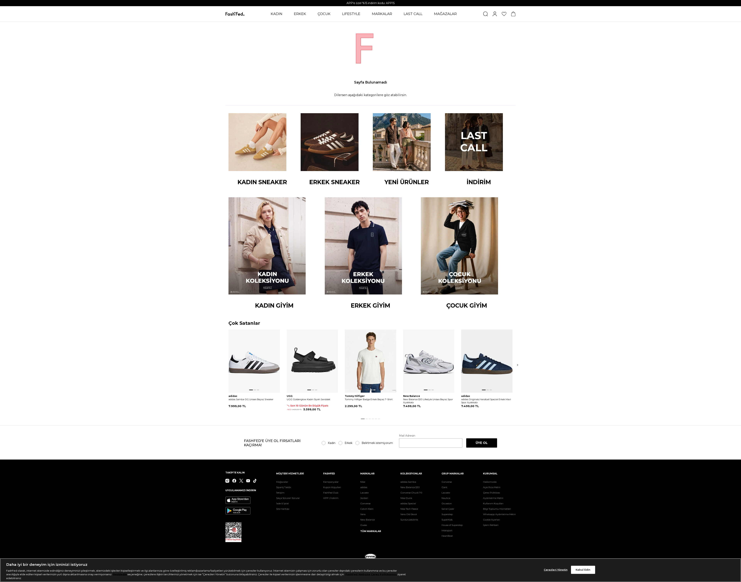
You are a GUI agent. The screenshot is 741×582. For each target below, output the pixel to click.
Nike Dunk (406, 498)
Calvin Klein (366, 508)
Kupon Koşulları (332, 487)
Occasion (447, 503)
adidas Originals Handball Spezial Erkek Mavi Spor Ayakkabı (486, 401)
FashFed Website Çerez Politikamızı (371, 574)
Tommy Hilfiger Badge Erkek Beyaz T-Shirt (369, 399)
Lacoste (364, 492)
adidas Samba (408, 481)
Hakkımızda (490, 481)
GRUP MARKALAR (453, 473)
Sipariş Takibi (283, 487)
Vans (362, 514)
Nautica (446, 498)
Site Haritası (282, 508)
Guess (363, 525)
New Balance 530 (410, 487)
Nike (362, 481)
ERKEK (300, 14)
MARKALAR (382, 14)
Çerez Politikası (491, 492)
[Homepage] (234, 14)
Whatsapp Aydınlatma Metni (499, 514)
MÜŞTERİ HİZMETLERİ (290, 473)
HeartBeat (447, 535)
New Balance (367, 519)
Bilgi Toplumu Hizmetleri (497, 508)
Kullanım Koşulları (493, 503)
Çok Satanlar (244, 323)
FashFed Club (330, 492)
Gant (444, 487)
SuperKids (447, 519)
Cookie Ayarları (491, 519)
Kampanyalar (331, 481)
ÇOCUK (324, 14)
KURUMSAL (490, 473)
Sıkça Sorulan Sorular (288, 498)
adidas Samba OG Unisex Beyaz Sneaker (250, 399)
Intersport (447, 530)
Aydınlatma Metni (493, 498)
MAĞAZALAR (445, 14)
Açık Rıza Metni (491, 487)
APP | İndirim (330, 498)
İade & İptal (282, 503)
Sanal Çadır (448, 508)
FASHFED (329, 473)
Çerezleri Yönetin (556, 569)
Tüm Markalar (370, 531)
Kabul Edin (583, 569)
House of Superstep (452, 525)
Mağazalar (282, 481)
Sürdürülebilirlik (409, 519)
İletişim (280, 492)
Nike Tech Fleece (409, 508)
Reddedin (120, 574)
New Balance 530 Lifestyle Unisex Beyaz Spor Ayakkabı (428, 401)
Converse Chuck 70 (411, 492)
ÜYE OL (482, 443)
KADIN (276, 14)
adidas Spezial (408, 503)
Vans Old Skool (408, 514)
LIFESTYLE (351, 14)
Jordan (364, 498)
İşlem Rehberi (490, 525)
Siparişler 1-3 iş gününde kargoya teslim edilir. (370, 3)
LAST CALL (413, 14)
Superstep (447, 514)
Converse (365, 503)
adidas (363, 487)
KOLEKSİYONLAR (411, 473)
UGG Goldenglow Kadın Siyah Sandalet (308, 399)
